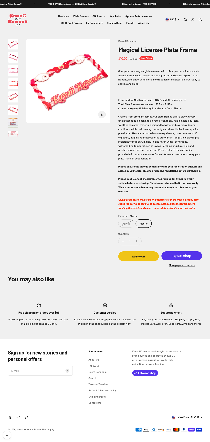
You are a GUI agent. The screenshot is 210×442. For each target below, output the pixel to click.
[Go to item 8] (13, 136)
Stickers (97, 16)
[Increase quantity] (136, 241)
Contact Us (94, 402)
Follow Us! (94, 365)
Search (92, 378)
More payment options (182, 265)
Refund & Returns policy (102, 390)
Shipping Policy (97, 396)
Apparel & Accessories (138, 16)
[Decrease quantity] (123, 241)
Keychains (115, 16)
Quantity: (123, 233)
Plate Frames (81, 16)
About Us (143, 22)
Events (130, 22)
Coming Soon (114, 22)
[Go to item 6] (13, 110)
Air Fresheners (94, 22)
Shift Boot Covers (71, 22)
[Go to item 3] (13, 71)
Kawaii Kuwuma (127, 41)
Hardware (63, 16)
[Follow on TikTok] (27, 417)
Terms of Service (98, 384)
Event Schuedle (97, 371)
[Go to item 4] (13, 84)
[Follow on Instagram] (18, 417)
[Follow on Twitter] (10, 417)
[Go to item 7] (13, 123)
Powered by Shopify (44, 429)
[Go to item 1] (13, 44)
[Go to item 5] (13, 97)
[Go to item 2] (13, 58)
